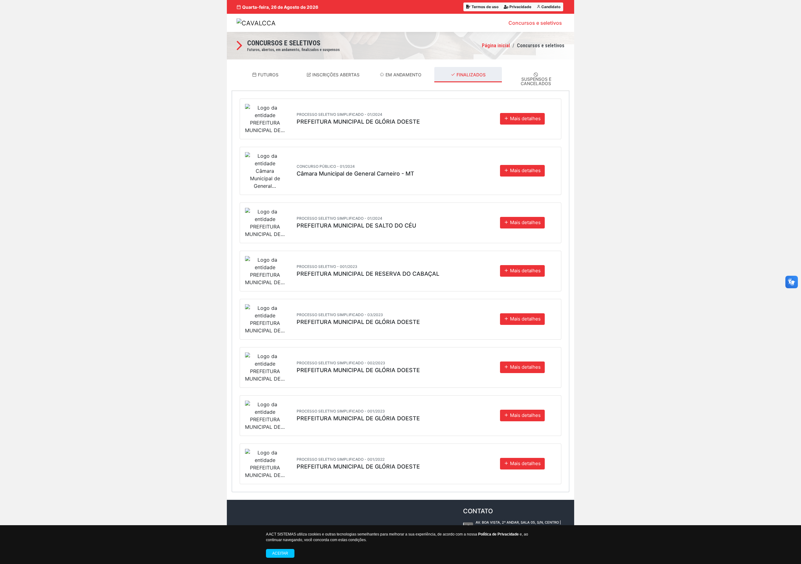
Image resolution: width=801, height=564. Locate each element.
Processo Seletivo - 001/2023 (327, 266)
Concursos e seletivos (535, 23)
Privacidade (519, 6)
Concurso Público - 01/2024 (326, 166)
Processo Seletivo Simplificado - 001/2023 (341, 411)
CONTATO (478, 511)
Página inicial (496, 46)
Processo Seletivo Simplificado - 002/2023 (341, 363)
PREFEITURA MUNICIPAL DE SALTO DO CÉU (356, 225)
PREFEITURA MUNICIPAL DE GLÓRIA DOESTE (358, 121)
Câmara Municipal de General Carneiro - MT (355, 173)
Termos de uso (484, 6)
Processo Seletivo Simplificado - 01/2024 (339, 114)
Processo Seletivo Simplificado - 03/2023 (340, 314)
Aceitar (280, 553)
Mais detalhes (525, 118)
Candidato (550, 6)
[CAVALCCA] (256, 22)
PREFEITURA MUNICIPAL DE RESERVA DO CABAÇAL (368, 273)
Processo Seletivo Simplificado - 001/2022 (341, 459)
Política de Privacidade (498, 534)
